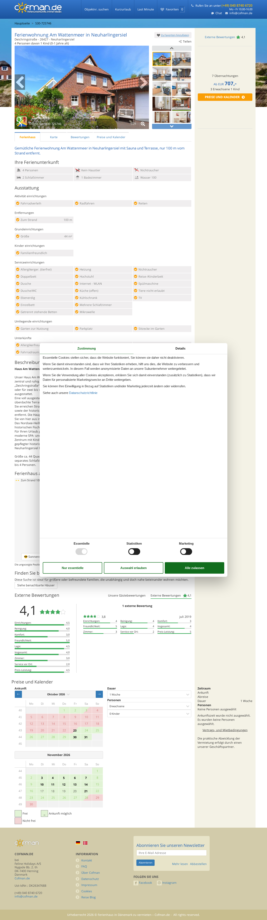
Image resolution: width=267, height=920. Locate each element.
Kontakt (86, 860)
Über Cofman (90, 873)
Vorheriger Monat (18, 694)
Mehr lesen (180, 864)
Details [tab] (180, 348)
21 (86, 791)
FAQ (84, 866)
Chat (218, 13)
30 (75, 737)
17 (42, 791)
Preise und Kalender (222, 97)
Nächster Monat (99, 694)
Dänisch (85, 843)
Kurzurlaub (123, 9)
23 (75, 730)
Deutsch (78, 843)
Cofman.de (22, 878)
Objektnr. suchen (96, 9)
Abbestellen (198, 864)
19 (63, 791)
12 (63, 784)
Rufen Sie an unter (223, 6)
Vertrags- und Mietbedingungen (225, 730)
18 (52, 791)
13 (75, 784)
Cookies (86, 891)
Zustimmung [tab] (86, 348)
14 (86, 784)
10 (42, 784)
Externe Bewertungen (220, 37)
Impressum (89, 885)
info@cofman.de (240, 13)
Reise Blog (88, 897)
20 (75, 791)
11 (52, 784)
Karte (54, 137)
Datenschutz (90, 879)
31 (86, 737)
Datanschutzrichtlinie (83, 393)
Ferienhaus (27, 137)
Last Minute (145, 9)
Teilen (187, 41)
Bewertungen (80, 137)
